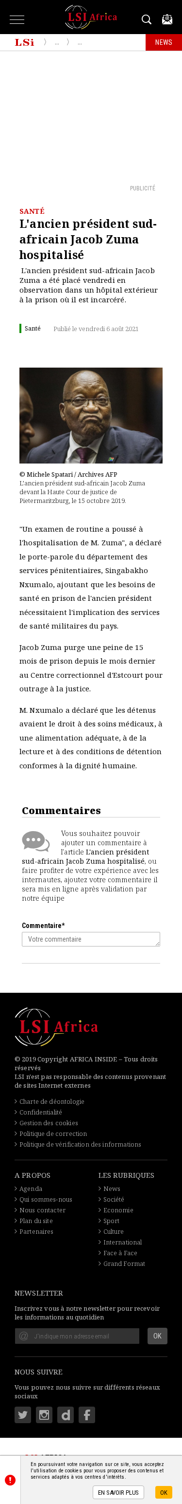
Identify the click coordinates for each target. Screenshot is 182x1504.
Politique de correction (53, 1133)
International (122, 1242)
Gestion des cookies (48, 1122)
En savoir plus (118, 1492)
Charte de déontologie (51, 1101)
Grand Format (124, 1263)
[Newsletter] (167, 19)
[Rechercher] (148, 19)
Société (114, 1199)
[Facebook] (87, 1415)
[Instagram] (44, 1415)
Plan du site (36, 1220)
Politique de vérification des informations (80, 1144)
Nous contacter (42, 1210)
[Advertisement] (91, 117)
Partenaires (36, 1231)
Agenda (30, 1188)
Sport (111, 1220)
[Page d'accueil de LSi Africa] (24, 42)
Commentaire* (43, 925)
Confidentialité (40, 1112)
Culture (113, 1231)
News (112, 1188)
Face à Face (120, 1252)
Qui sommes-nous (45, 1199)
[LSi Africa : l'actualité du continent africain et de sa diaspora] (91, 17)
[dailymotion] (65, 1415)
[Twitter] (23, 1415)
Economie (118, 1210)
